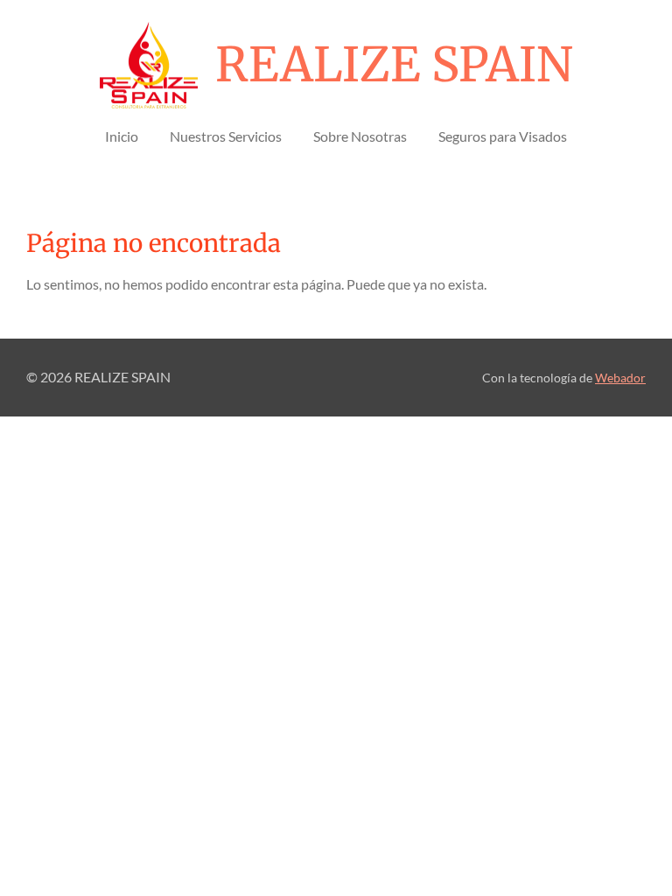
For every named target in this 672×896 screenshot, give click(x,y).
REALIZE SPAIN (394, 64)
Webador (620, 378)
